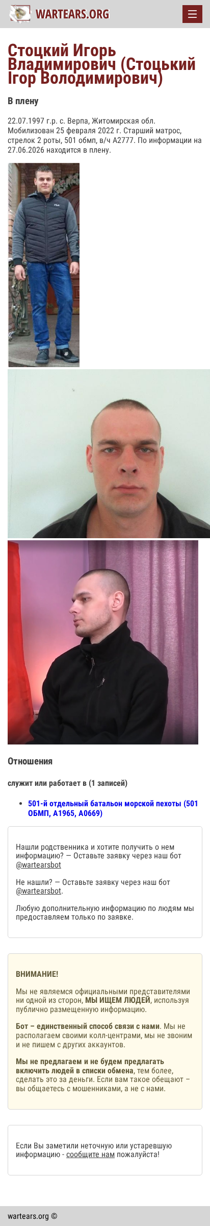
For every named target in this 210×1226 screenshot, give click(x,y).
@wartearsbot (38, 865)
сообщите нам (90, 1154)
